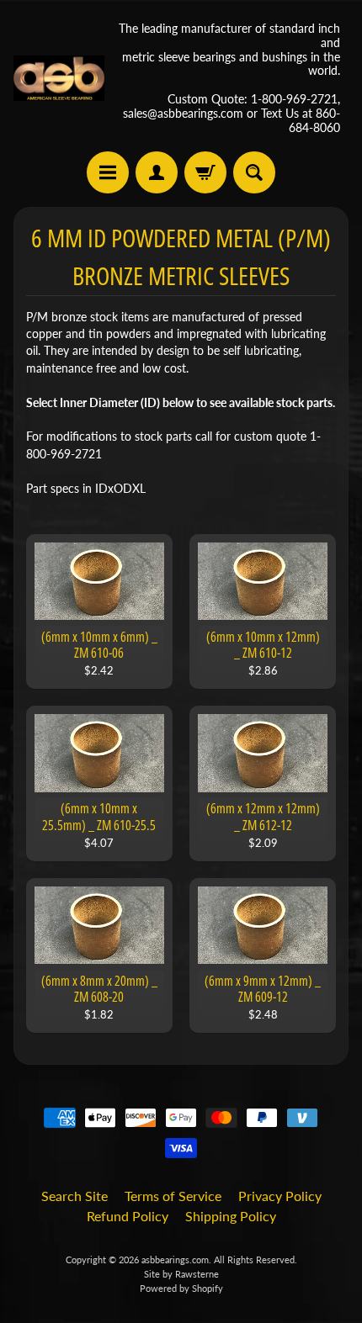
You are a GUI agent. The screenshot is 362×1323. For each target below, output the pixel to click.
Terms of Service (173, 1196)
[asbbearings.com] (58, 79)
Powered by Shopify (181, 1288)
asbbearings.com (175, 1259)
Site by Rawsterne (181, 1273)
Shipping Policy (230, 1216)
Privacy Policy (280, 1196)
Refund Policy (127, 1216)
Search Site (74, 1196)
